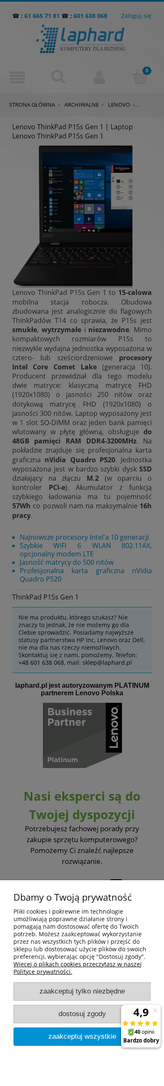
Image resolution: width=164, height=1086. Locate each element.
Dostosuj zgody (82, 1014)
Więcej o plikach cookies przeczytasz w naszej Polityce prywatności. (77, 968)
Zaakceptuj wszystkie (82, 1036)
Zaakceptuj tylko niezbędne (82, 991)
